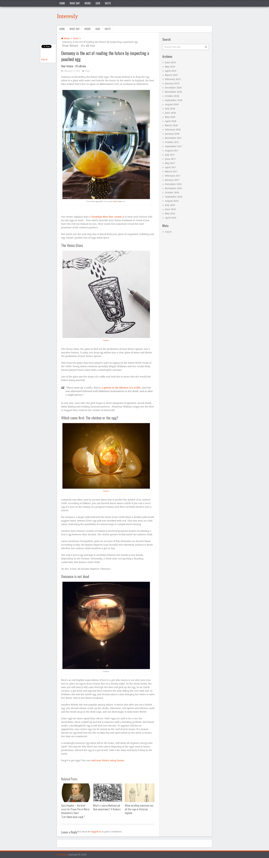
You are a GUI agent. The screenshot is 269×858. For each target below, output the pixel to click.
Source (106, 340)
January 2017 (172, 180)
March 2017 (171, 171)
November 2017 (173, 138)
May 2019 (170, 66)
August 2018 (171, 104)
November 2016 (173, 188)
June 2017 (170, 159)
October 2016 (172, 192)
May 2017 (170, 163)
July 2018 (170, 108)
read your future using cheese (107, 760)
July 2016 (170, 205)
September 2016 (173, 196)
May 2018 (170, 117)
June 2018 (170, 113)
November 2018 (173, 92)
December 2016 (173, 184)
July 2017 (170, 155)
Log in (168, 231)
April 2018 (170, 121)
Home (62, 3)
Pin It (44, 59)
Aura (115, 201)
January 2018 (172, 134)
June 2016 (170, 209)
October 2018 (172, 96)
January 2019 (172, 83)
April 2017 (170, 167)
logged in (96, 831)
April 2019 (170, 71)
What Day (75, 3)
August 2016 (171, 201)
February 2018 (173, 129)
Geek (98, 3)
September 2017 (173, 146)
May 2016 (170, 213)
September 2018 (173, 100)
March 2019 (171, 75)
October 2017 (172, 142)
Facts (108, 3)
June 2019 (170, 62)
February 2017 (173, 175)
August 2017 (171, 150)
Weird (88, 3)
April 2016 (170, 217)
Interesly (67, 16)
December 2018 (173, 87)
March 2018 (171, 125)
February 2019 (173, 79)
